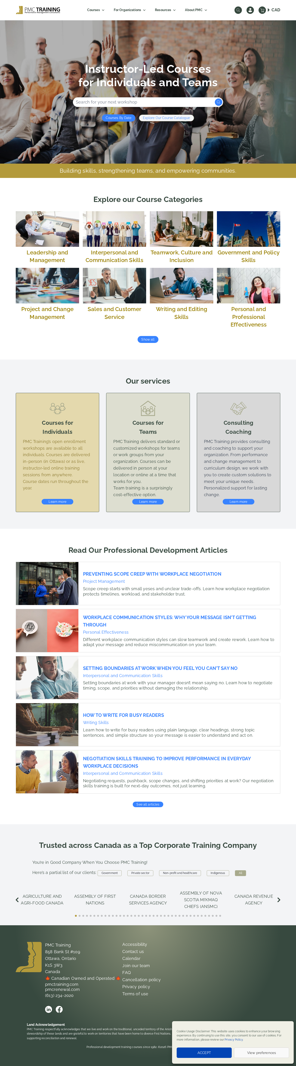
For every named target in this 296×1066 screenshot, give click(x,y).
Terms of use (135, 993)
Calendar (131, 958)
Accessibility (134, 944)
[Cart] (262, 10)
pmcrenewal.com (62, 989)
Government (110, 873)
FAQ (126, 972)
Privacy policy (136, 986)
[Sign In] (250, 10)
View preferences (261, 1053)
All (240, 873)
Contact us (133, 951)
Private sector (140, 873)
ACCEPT (204, 1053)
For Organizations (127, 10)
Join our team (136, 965)
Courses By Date (118, 118)
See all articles (147, 804)
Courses (93, 10)
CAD (275, 9)
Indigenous (218, 873)
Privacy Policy (234, 1039)
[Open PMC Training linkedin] (48, 1009)
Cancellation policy (141, 979)
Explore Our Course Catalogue (166, 118)
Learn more (57, 502)
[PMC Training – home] (38, 10)
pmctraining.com (62, 984)
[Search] (238, 10)
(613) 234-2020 (59, 995)
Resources (163, 10)
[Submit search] (218, 102)
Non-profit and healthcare (180, 873)
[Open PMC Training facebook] (59, 1009)
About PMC (193, 10)
